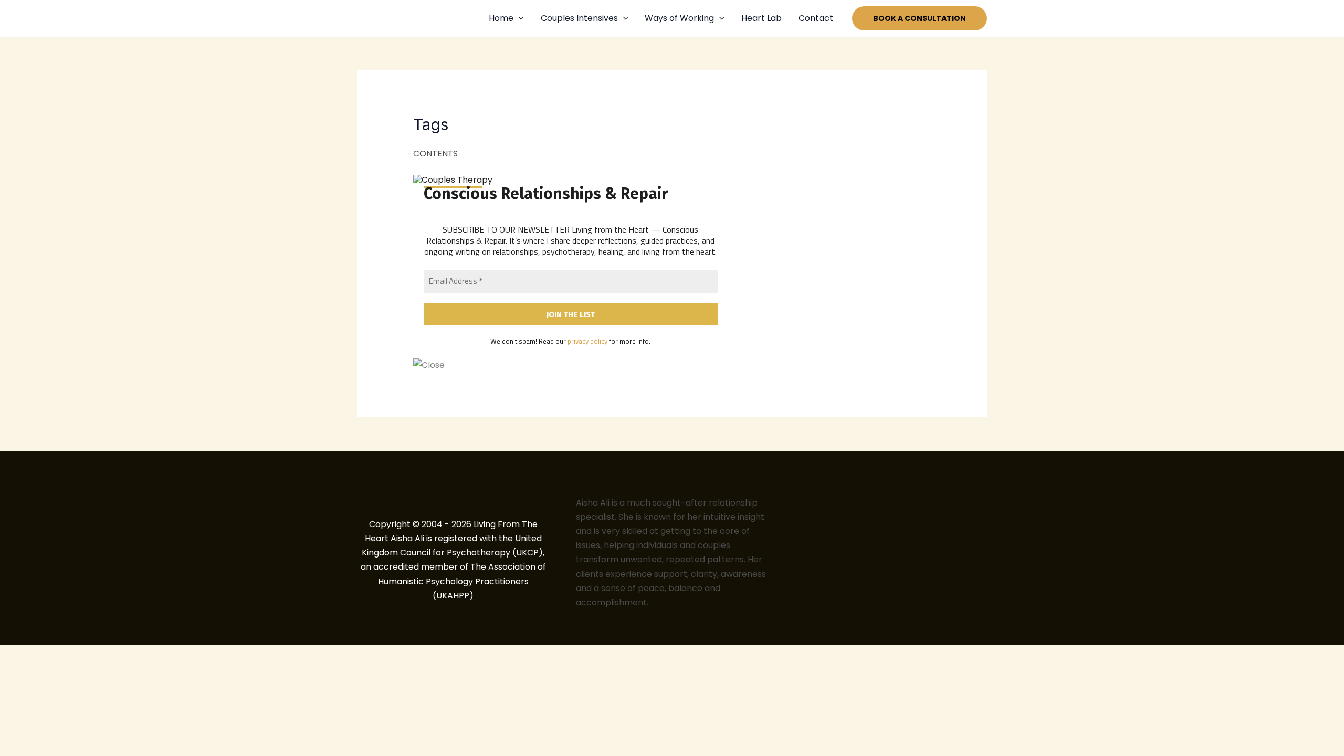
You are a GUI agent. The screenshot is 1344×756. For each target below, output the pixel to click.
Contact (816, 18)
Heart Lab (761, 18)
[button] (518, 18)
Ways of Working (679, 18)
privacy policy (587, 341)
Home (501, 18)
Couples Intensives (579, 18)
